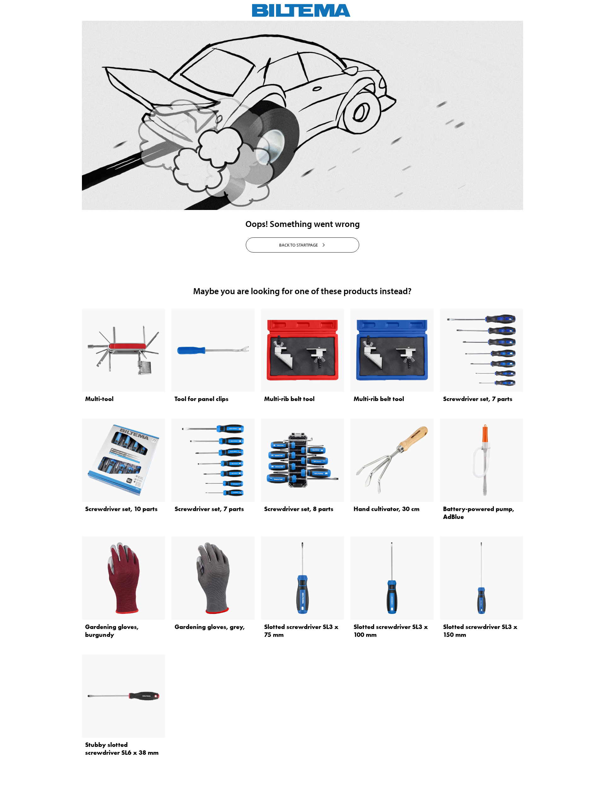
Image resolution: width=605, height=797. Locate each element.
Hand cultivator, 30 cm (386, 509)
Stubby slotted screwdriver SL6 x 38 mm (121, 749)
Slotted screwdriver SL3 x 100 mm (391, 631)
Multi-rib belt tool (289, 399)
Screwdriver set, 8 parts (298, 509)
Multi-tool (99, 399)
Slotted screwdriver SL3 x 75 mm (301, 631)
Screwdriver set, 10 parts (121, 509)
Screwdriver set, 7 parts (477, 399)
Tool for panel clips (201, 399)
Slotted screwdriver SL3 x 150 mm (480, 631)
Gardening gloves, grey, (210, 627)
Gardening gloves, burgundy (112, 631)
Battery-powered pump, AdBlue (478, 513)
